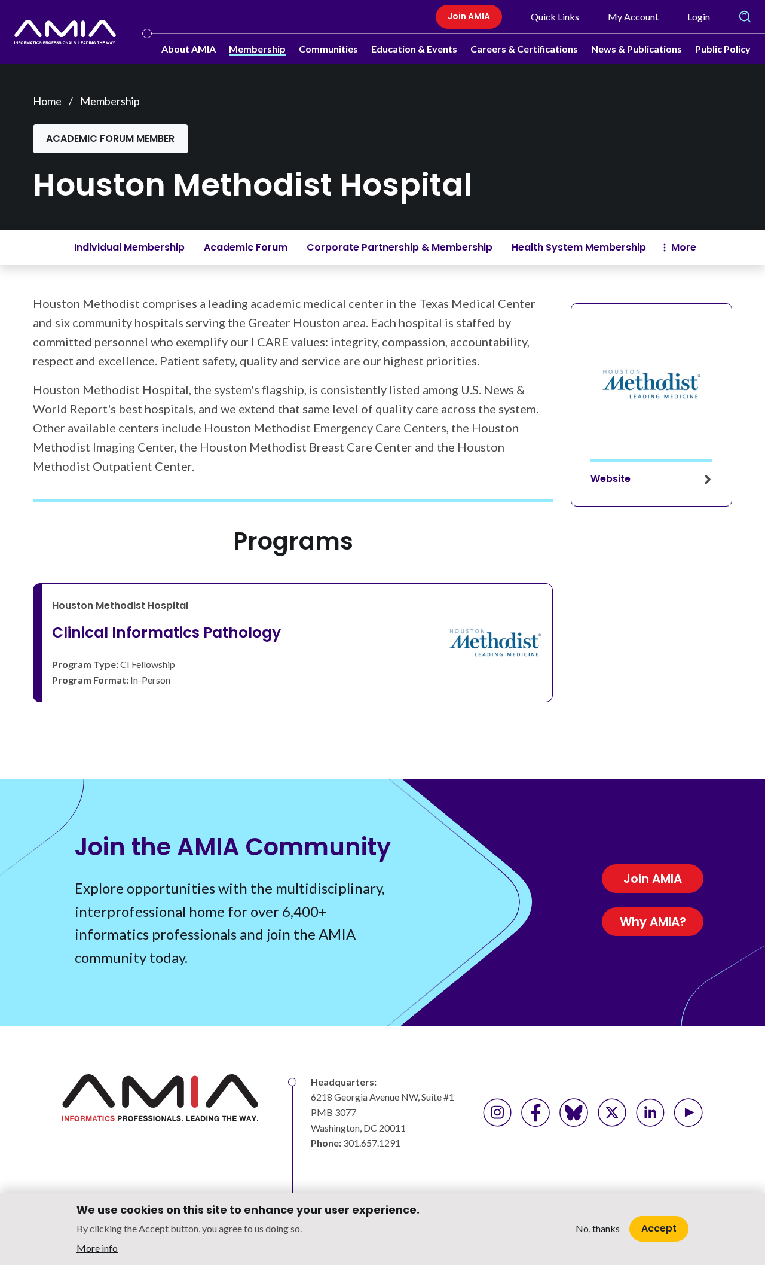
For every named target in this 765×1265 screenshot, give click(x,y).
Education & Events (414, 48)
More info (97, 1247)
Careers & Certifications (524, 48)
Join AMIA (469, 16)
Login (698, 16)
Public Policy (723, 48)
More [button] (683, 247)
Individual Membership (129, 247)
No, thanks (598, 1228)
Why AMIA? (653, 921)
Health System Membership (579, 247)
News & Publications (636, 48)
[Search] (745, 16)
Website (610, 479)
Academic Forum (245, 247)
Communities (328, 48)
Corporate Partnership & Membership (399, 247)
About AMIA (188, 48)
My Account (633, 16)
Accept (659, 1228)
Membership (257, 48)
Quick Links (555, 16)
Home (47, 101)
